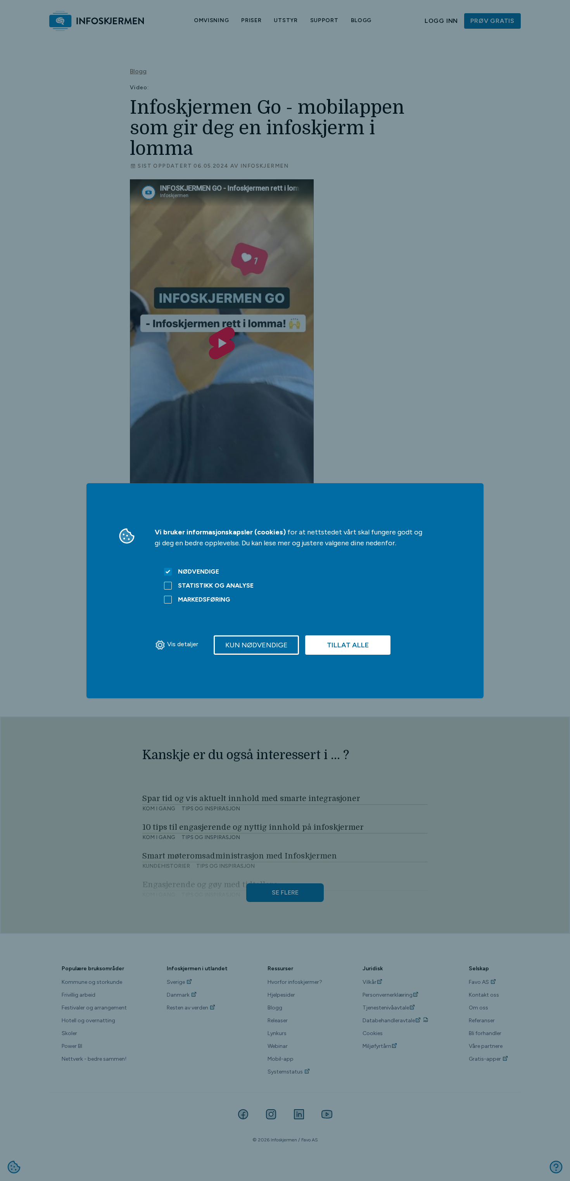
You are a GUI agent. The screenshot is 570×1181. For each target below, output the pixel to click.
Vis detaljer (182, 644)
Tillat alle (348, 645)
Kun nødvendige (256, 645)
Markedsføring (204, 599)
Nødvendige (198, 571)
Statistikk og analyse (216, 585)
